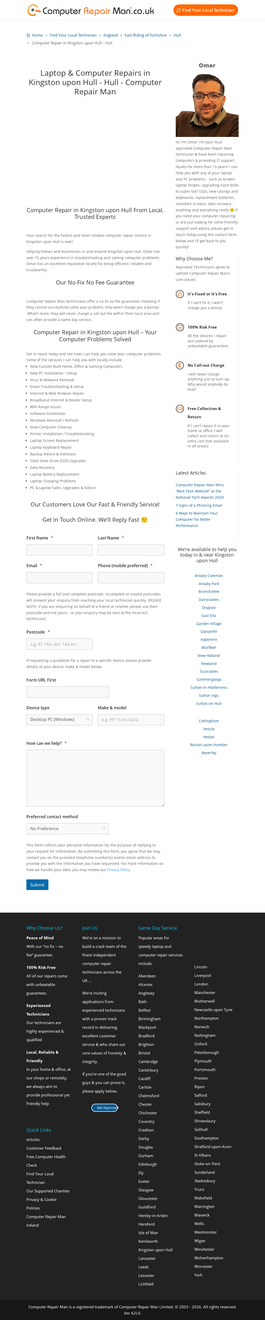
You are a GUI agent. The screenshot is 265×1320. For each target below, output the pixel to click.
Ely (141, 1172)
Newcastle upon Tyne (213, 1009)
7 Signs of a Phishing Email (199, 505)
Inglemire (209, 639)
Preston (201, 1078)
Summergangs (209, 679)
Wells (199, 1223)
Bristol (144, 1052)
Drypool (209, 607)
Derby (143, 1138)
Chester (145, 1104)
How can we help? (46, 743)
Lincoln (200, 966)
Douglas (145, 1146)
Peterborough (206, 1052)
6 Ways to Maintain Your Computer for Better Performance (197, 519)
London (201, 983)
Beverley (209, 752)
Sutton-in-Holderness (208, 687)
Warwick (202, 1215)
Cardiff (144, 1078)
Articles (33, 1139)
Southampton (206, 1138)
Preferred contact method (52, 816)
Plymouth (203, 1061)
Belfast (144, 1009)
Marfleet (209, 647)
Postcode (38, 632)
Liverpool (202, 975)
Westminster (205, 1232)
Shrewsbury (205, 1120)
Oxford (200, 1043)
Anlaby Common (209, 575)
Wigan (199, 1240)
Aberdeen (147, 975)
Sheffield (202, 1112)
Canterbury (148, 1069)
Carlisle (144, 1086)
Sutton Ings (209, 695)
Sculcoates (209, 671)
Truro (199, 1189)
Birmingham (149, 1018)
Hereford (146, 1223)
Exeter (144, 1181)
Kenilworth (148, 1240)
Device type (37, 707)
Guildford (147, 1206)
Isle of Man (148, 1232)
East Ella (209, 615)
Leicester (146, 1275)
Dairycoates (209, 599)
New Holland (209, 655)
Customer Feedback (44, 1148)
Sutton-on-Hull (209, 703)
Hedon (209, 736)
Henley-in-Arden (153, 1215)
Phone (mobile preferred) (125, 565)
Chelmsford (148, 1095)
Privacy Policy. (119, 869)
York (198, 1274)
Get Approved (107, 1107)
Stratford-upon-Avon (212, 1146)
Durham (145, 1155)
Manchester (204, 992)
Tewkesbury (204, 1180)
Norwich (201, 1026)
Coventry (146, 1121)
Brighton (146, 1044)
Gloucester (148, 1198)
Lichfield (145, 1283)
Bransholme (208, 591)
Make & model (112, 707)
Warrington (204, 1206)
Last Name (111, 538)
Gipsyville (209, 631)
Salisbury (202, 1103)
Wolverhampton (208, 1257)
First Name (39, 538)
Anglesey (146, 992)
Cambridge (148, 1061)
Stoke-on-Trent (207, 1163)
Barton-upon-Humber (209, 744)
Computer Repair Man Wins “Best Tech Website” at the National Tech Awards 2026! (200, 491)
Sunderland (204, 1172)
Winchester (204, 1249)
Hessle (209, 728)
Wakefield (203, 1197)
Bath (142, 1001)
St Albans (202, 1155)
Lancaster (147, 1258)
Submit (37, 885)
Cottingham (209, 720)
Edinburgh (147, 1163)
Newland (209, 663)
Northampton (206, 1018)
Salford (200, 1095)
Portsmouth (205, 1069)
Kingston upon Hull (155, 1249)
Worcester (203, 1266)
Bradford (146, 1035)
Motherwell (204, 1001)
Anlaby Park (209, 583)
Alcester (145, 984)
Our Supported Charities (48, 1190)
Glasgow (146, 1189)
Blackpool (147, 1027)
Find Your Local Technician (208, 10)
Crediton (146, 1129)
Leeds (143, 1266)
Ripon (199, 1086)
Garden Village (209, 623)
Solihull (201, 1129)
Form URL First (41, 680)
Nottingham (205, 1035)
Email (34, 565)
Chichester (147, 1112)
